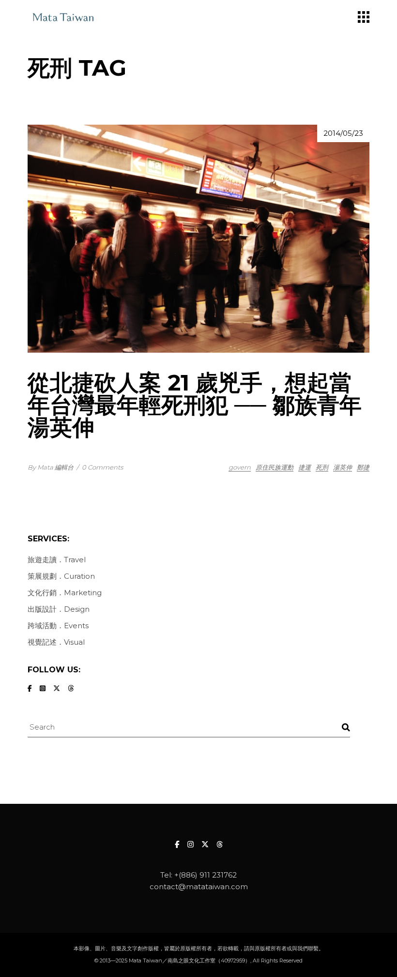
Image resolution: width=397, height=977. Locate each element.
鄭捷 (363, 467)
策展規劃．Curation (61, 576)
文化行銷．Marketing (65, 592)
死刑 (322, 467)
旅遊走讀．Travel (57, 559)
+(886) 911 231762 (205, 874)
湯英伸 (342, 467)
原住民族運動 (274, 467)
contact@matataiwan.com (199, 886)
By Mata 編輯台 (51, 467)
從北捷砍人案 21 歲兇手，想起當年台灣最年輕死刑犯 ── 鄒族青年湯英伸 (195, 405)
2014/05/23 (343, 133)
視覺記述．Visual (56, 642)
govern (240, 467)
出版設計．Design (59, 609)
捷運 (304, 467)
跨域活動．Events (58, 625)
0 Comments (102, 467)
